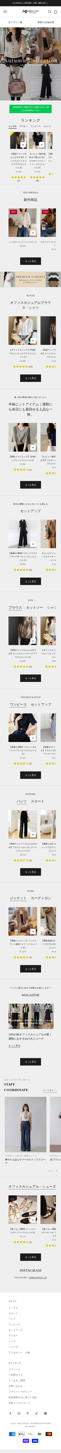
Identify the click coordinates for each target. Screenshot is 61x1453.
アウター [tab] (23, 126)
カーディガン (41, 898)
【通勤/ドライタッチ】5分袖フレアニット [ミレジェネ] (23, 458)
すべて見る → (50, 1090)
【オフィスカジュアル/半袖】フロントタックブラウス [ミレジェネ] (23, 353)
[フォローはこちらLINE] (45, 1413)
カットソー (34, 607)
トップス (13, 1308)
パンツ (22, 801)
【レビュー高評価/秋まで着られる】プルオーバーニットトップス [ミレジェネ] (37, 161)
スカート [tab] (47, 126)
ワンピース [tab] (35, 126)
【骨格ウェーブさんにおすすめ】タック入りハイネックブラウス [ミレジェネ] (19, 161)
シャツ (52, 607)
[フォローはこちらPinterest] (27, 1413)
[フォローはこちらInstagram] (19, 1413)
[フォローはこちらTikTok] (36, 1413)
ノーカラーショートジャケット (23, 242)
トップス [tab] (12, 126)
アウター (13, 1335)
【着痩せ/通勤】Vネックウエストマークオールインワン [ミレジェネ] (23, 556)
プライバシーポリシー (20, 1391)
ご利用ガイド (15, 1375)
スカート (37, 801)
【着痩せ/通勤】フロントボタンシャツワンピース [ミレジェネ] (23, 750)
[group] (30, 63)
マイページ (14, 1369)
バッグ (12, 1341)
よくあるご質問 (16, 1380)
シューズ (13, 1347)
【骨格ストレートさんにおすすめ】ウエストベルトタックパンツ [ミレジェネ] (23, 847)
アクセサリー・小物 (19, 1352)
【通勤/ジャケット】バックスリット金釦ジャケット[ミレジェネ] (22, 944)
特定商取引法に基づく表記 (22, 1397)
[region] (30, 63)
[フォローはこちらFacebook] (10, 1413)
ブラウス (15, 607)
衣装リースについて (19, 1403)
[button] (18, 177)
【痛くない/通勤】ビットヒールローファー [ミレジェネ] (22, 1231)
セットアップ (41, 704)
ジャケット (18, 898)
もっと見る (30, 261)
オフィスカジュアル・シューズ (32, 1186)
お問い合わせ (15, 1386)
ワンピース (18, 704)
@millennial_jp (38, 1277)
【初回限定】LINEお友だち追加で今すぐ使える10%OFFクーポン (30, 108)
